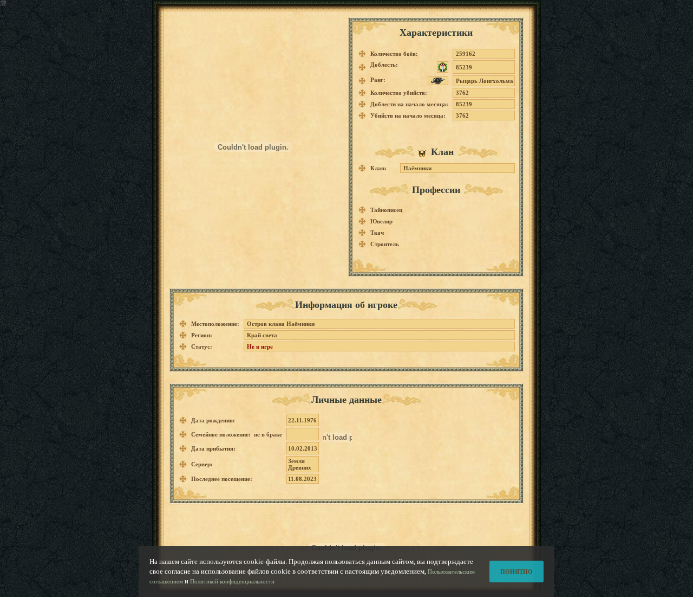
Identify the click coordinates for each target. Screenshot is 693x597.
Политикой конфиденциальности (232, 581)
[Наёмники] (425, 153)
